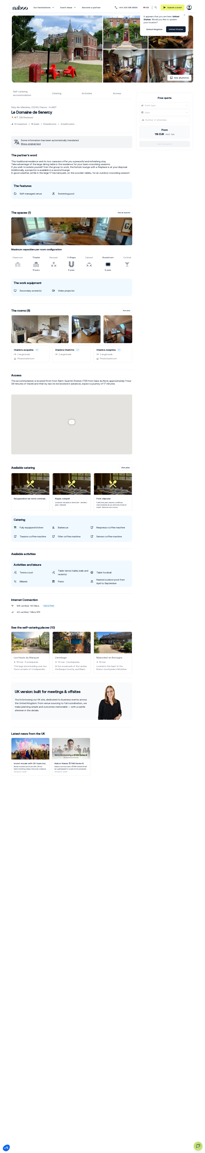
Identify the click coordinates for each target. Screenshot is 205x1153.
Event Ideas (66, 7)
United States (176, 29)
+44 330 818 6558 (128, 7)
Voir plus (126, 310)
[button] (6, 1148)
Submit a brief (174, 7)
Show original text (31, 143)
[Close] (184, 15)
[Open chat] (198, 1146)
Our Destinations (41, 7)
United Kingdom (154, 29)
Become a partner (91, 7)
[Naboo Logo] (20, 7)
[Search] (156, 7)
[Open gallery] (57, 49)
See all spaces (124, 213)
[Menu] (189, 7)
